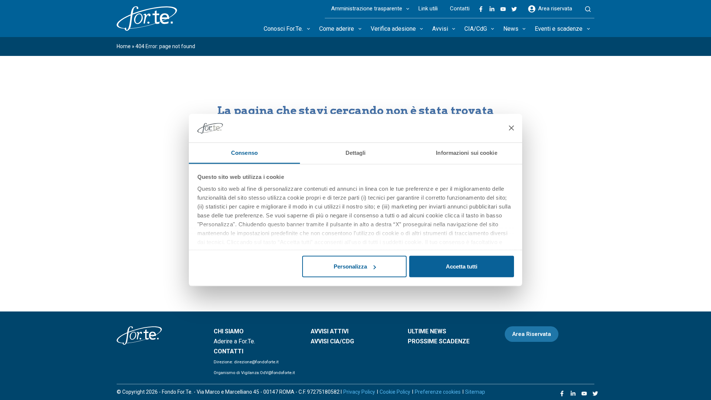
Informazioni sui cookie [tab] (466, 152)
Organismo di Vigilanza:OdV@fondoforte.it (254, 372)
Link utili (428, 8)
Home (124, 46)
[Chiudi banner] (511, 128)
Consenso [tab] (244, 152)
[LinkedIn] (492, 9)
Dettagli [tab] (356, 152)
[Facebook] (481, 9)
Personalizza (350, 266)
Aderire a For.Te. (234, 341)
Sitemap (475, 392)
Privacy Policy (359, 392)
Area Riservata (531, 334)
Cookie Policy (395, 392)
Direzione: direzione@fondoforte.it (246, 362)
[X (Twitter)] (514, 9)
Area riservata (555, 8)
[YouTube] (503, 9)
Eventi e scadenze (559, 28)
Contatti (460, 8)
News (510, 28)
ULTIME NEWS (427, 331)
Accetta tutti (461, 266)
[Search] (587, 9)
